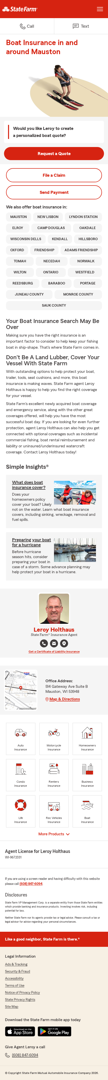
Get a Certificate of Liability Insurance (54, 651)
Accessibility (14, 978)
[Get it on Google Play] (54, 1031)
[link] (27, 9)
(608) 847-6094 (31, 884)
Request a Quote (54, 153)
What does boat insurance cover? (28, 485)
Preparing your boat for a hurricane (31, 542)
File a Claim (54, 175)
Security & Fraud (17, 971)
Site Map (11, 1007)
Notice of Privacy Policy (22, 992)
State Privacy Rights (20, 999)
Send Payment (54, 192)
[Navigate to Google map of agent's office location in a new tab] (64, 643)
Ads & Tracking (16, 964)
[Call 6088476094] (44, 643)
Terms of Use (14, 985)
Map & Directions (64, 699)
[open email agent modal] (54, 644)
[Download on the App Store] (20, 1031)
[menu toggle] (100, 9)
